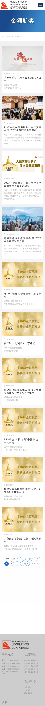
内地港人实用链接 (30, 660)
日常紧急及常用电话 (31, 672)
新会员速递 (28, 693)
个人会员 (27, 690)
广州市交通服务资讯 (31, 666)
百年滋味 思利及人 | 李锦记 (19, 343)
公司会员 (27, 687)
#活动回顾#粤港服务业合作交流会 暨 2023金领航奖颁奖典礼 (22, 129)
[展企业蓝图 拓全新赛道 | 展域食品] (22, 274)
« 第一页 (15, 559)
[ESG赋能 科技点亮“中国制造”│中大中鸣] (22, 420)
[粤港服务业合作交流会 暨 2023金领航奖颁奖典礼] (22, 219)
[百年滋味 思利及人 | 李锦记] (22, 324)
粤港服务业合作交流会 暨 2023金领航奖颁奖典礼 (22, 240)
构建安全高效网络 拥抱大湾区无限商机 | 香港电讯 (22, 491)
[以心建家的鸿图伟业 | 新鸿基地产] (22, 519)
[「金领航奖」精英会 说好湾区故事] (22, 58)
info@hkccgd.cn (13, 666)
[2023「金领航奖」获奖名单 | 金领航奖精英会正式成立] (22, 163)
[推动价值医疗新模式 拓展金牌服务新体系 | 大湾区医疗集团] (22, 370)
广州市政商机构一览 (31, 669)
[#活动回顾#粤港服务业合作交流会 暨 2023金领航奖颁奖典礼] (22, 108)
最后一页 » (35, 564)
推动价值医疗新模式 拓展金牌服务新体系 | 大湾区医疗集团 (22, 391)
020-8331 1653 (12, 660)
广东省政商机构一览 (31, 663)
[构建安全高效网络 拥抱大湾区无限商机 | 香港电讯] (22, 469)
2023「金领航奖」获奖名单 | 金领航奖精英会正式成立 (22, 184)
